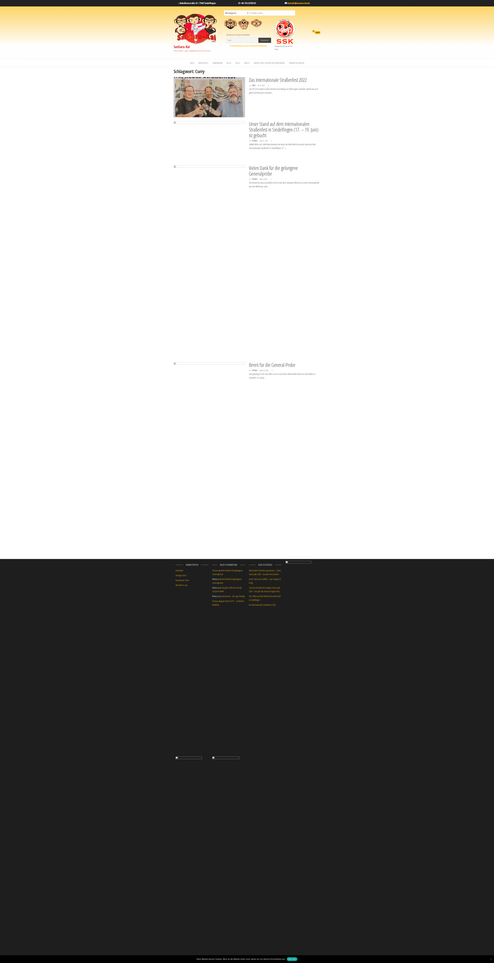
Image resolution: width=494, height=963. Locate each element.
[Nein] (490, 959)
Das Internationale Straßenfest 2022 (278, 79)
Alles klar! (292, 959)
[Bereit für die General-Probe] (209, 458)
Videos (247, 62)
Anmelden (179, 570)
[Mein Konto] (306, 32)
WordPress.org (181, 585)
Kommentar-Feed (182, 580)
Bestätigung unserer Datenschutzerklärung (249, 46)
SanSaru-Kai (182, 46)
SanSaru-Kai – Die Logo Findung (233, 596)
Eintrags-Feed (181, 575)
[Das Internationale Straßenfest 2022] (209, 96)
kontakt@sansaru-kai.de (299, 3)
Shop (192, 62)
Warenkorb (217, 62)
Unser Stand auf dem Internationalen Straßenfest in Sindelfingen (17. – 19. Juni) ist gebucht (283, 129)
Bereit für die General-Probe (272, 364)
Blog (238, 62)
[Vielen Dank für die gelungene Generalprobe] (209, 261)
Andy (254, 85)
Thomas (255, 141)
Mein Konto (203, 62)
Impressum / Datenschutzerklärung (269, 62)
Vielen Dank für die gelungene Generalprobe (273, 170)
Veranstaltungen (296, 62)
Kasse (229, 62)
